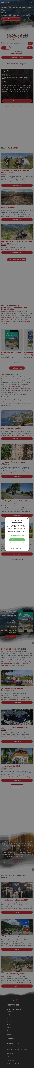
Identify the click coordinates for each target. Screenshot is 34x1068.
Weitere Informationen (22, 533)
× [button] (27, 518)
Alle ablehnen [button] (17, 544)
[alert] (17, 534)
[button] (17, 535)
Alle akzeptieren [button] (17, 539)
